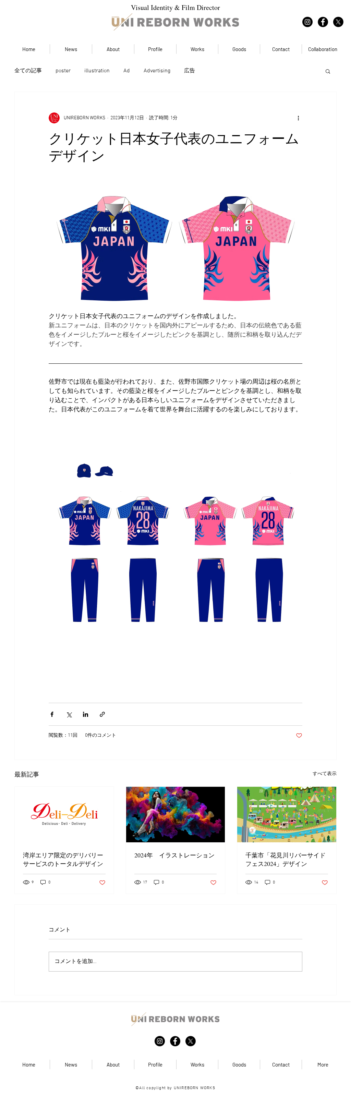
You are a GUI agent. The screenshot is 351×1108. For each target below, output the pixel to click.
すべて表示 (325, 774)
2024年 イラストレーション (174, 855)
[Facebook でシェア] (52, 714)
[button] (328, 71)
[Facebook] (323, 22)
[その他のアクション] (298, 118)
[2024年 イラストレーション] (175, 814)
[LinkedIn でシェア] (85, 714)
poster (63, 71)
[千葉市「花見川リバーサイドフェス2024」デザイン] (286, 814)
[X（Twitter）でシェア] (68, 714)
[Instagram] (307, 22)
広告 (189, 71)
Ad (126, 71)
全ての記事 (28, 71)
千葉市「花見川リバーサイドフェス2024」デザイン (285, 859)
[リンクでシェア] (102, 714)
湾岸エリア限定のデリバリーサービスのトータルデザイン (63, 859)
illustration (97, 71)
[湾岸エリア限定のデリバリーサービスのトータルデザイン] (64, 814)
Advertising (157, 71)
